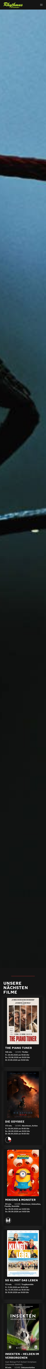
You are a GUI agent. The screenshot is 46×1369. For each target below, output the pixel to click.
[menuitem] (41, 5)
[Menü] (41, 5)
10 (31, 965)
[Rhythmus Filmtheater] (19, 5)
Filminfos (9, 506)
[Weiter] (40, 488)
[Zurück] (5, 488)
